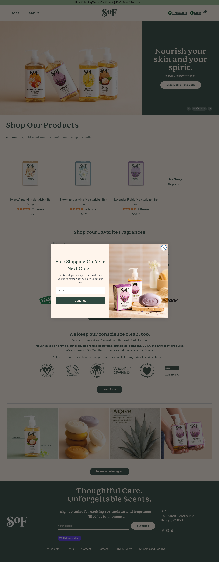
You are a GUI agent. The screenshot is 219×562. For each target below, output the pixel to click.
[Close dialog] (163, 247)
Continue (80, 300)
